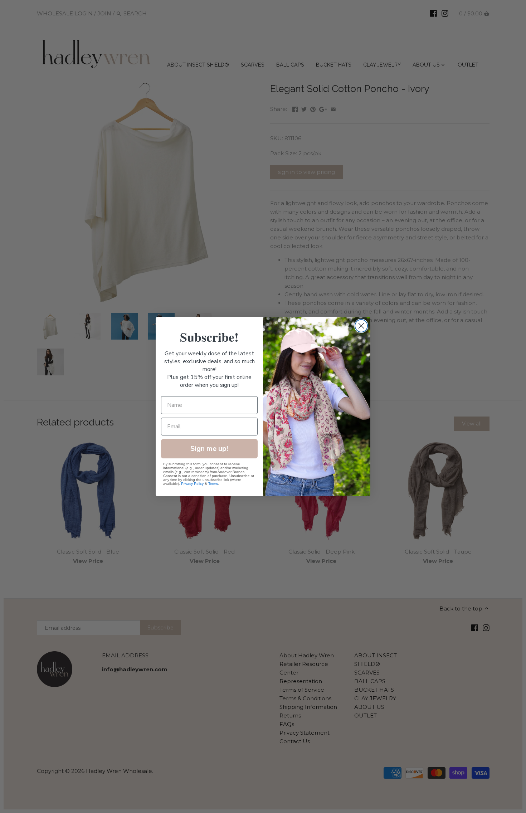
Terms (213, 484)
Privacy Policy (192, 484)
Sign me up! (209, 448)
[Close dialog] (361, 326)
